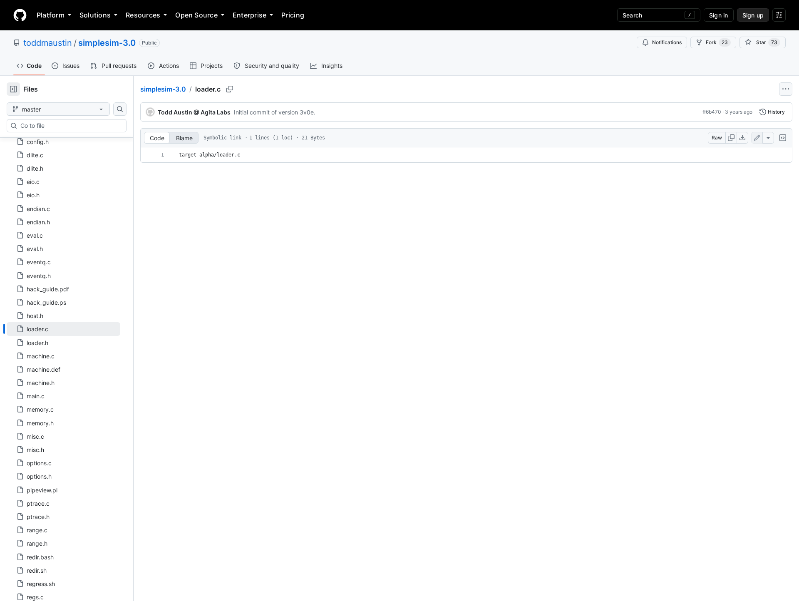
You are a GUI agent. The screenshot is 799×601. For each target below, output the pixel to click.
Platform (51, 15)
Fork (717, 42)
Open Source (196, 15)
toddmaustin (47, 43)
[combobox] (69, 125)
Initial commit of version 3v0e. (274, 112)
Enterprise (249, 15)
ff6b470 (711, 112)
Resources (143, 15)
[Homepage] (20, 15)
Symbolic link (222, 138)
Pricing (292, 15)
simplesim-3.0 (107, 43)
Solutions (95, 15)
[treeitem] (63, 328)
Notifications (667, 42)
